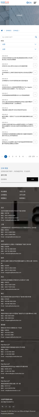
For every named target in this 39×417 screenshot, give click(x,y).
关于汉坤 (22, 195)
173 (33, 156)
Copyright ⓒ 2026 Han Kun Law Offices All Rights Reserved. (18, 411)
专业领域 (4, 191)
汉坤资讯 (8, 30)
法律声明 (4, 399)
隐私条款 (10, 399)
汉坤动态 (15, 30)
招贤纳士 (4, 198)
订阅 (32, 179)
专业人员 (22, 191)
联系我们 (22, 198)
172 (30, 156)
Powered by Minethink (7, 413)
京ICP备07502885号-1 (7, 402)
